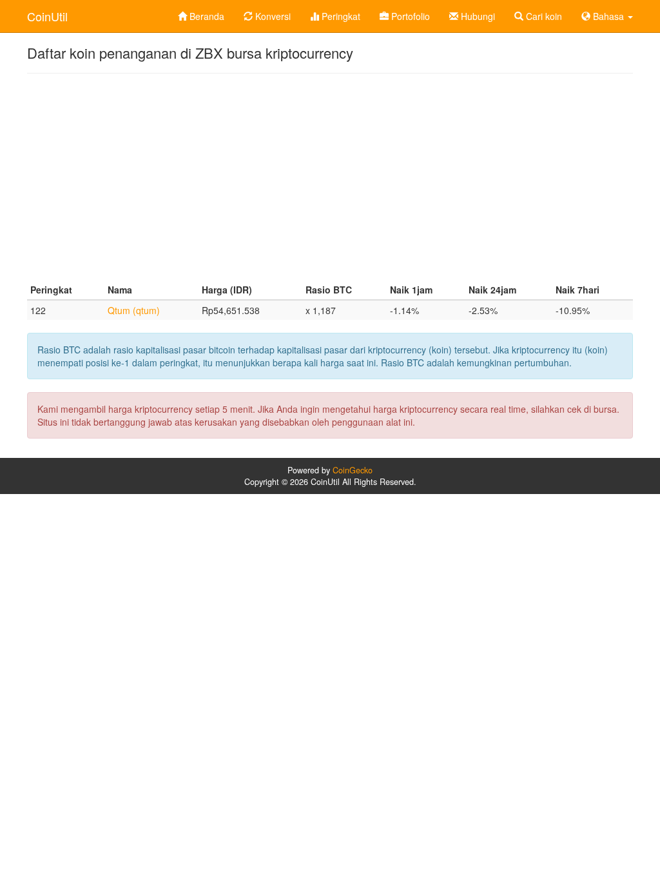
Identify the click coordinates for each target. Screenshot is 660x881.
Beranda (205, 16)
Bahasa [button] (608, 16)
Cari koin (542, 16)
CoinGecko (353, 470)
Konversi (272, 16)
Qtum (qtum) (134, 310)
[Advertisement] (330, 176)
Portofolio (409, 16)
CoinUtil (47, 16)
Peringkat (339, 16)
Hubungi (476, 16)
